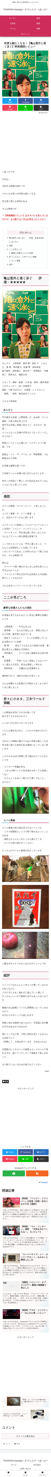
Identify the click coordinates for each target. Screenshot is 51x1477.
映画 (6, 1081)
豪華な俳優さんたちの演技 (22, 253)
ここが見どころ (15, 249)
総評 (11, 264)
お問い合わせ (25, 1469)
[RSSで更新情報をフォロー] (37, 1173)
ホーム (14, 1465)
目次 (22, 232)
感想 (11, 245)
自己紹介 (37, 1465)
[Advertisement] (25, 141)
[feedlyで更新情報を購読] (14, 1173)
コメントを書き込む (25, 1436)
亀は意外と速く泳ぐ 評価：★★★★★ (26, 238)
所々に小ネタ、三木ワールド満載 (22, 257)
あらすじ (15, 242)
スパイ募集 (15, 261)
